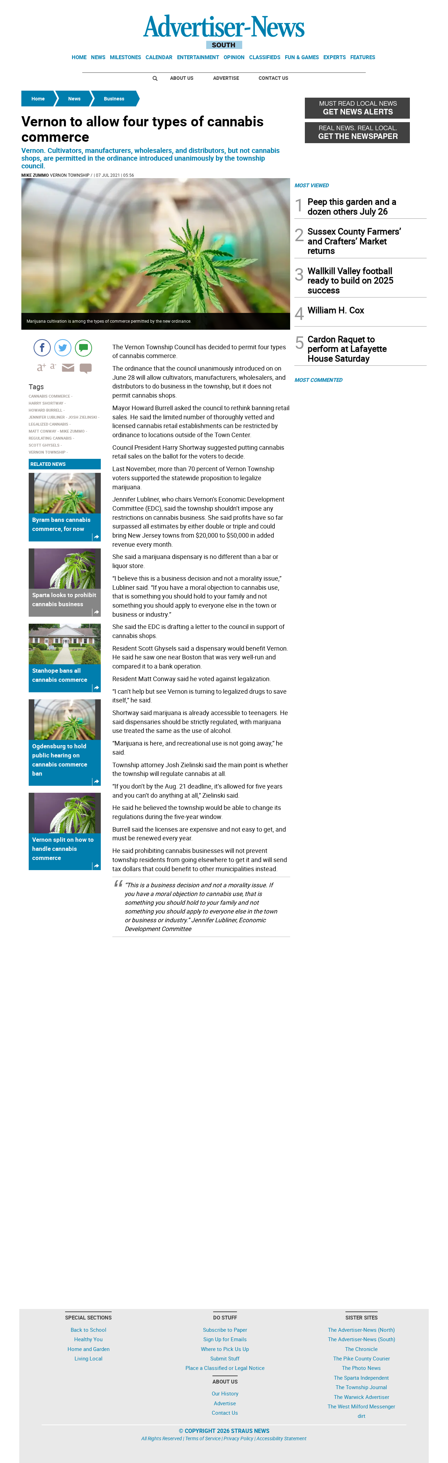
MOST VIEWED (311, 185)
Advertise (226, 78)
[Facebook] (42, 347)
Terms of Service (202, 1438)
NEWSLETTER (370, 8)
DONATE (410, 8)
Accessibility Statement (282, 1438)
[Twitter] (62, 347)
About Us (182, 78)
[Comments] (83, 347)
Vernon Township (70, 175)
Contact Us (273, 78)
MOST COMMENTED (318, 379)
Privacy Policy (238, 1438)
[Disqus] (155, 1031)
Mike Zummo (35, 175)
